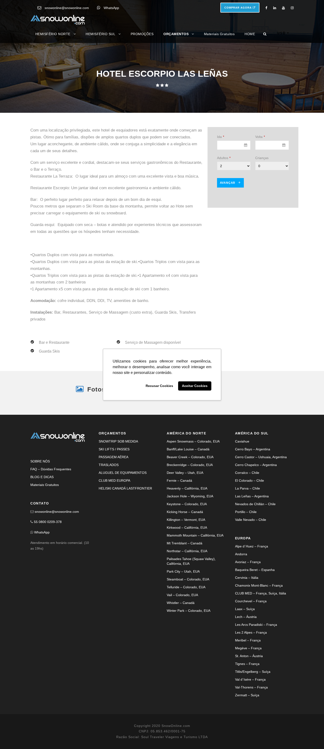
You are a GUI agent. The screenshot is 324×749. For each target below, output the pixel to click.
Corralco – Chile (247, 473)
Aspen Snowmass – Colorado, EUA (193, 441)
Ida (220, 137)
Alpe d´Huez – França (251, 546)
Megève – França (248, 648)
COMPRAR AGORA (238, 7)
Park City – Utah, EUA (183, 571)
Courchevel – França (251, 601)
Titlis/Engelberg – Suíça (252, 672)
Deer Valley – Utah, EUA (185, 473)
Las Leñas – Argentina (252, 496)
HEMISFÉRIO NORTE (52, 34)
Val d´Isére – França (250, 679)
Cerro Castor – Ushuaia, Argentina (261, 457)
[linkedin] (274, 8)
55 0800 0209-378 (48, 522)
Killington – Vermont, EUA (186, 520)
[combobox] (234, 145)
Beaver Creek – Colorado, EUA (190, 457)
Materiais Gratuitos (219, 34)
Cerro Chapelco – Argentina (256, 465)
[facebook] (266, 8)
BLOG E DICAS (42, 477)
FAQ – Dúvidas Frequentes (50, 469)
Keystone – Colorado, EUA (187, 504)
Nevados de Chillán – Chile (255, 504)
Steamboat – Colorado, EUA (188, 579)
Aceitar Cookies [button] (195, 386)
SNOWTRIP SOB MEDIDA (118, 441)
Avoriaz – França (248, 562)
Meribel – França (248, 640)
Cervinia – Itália (246, 577)
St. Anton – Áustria (249, 656)
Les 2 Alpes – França (251, 632)
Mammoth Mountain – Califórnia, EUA (195, 535)
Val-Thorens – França (251, 687)
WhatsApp (111, 8)
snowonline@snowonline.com (67, 8)
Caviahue (242, 441)
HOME (250, 34)
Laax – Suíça (245, 609)
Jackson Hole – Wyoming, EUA (190, 496)
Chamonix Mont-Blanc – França (259, 585)
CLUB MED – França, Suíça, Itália (260, 593)
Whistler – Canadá (180, 603)
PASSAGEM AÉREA (113, 457)
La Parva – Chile (247, 488)
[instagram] (292, 8)
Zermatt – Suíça (247, 695)
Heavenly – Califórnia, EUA (187, 488)
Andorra (241, 554)
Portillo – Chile (246, 512)
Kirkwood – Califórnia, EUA (187, 527)
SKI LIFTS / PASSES (114, 449)
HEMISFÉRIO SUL (100, 34)
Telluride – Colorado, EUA (186, 587)
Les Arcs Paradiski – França (256, 625)
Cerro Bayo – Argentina (252, 449)
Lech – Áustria (246, 617)
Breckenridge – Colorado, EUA (190, 465)
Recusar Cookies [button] (159, 386)
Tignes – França (247, 664)
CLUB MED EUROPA (114, 480)
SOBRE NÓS (40, 461)
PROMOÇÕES (142, 34)
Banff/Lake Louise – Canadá (188, 449)
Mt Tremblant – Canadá (184, 543)
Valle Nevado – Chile (250, 520)
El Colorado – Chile (249, 480)
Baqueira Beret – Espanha (255, 570)
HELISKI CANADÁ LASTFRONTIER (125, 488)
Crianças (261, 158)
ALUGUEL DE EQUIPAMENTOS (123, 473)
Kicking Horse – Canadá (185, 512)
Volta (260, 137)
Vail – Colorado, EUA (182, 595)
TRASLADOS (109, 465)
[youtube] (283, 8)
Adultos (224, 158)
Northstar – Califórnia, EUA (187, 551)
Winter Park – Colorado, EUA (188, 610)
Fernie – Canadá (179, 480)
